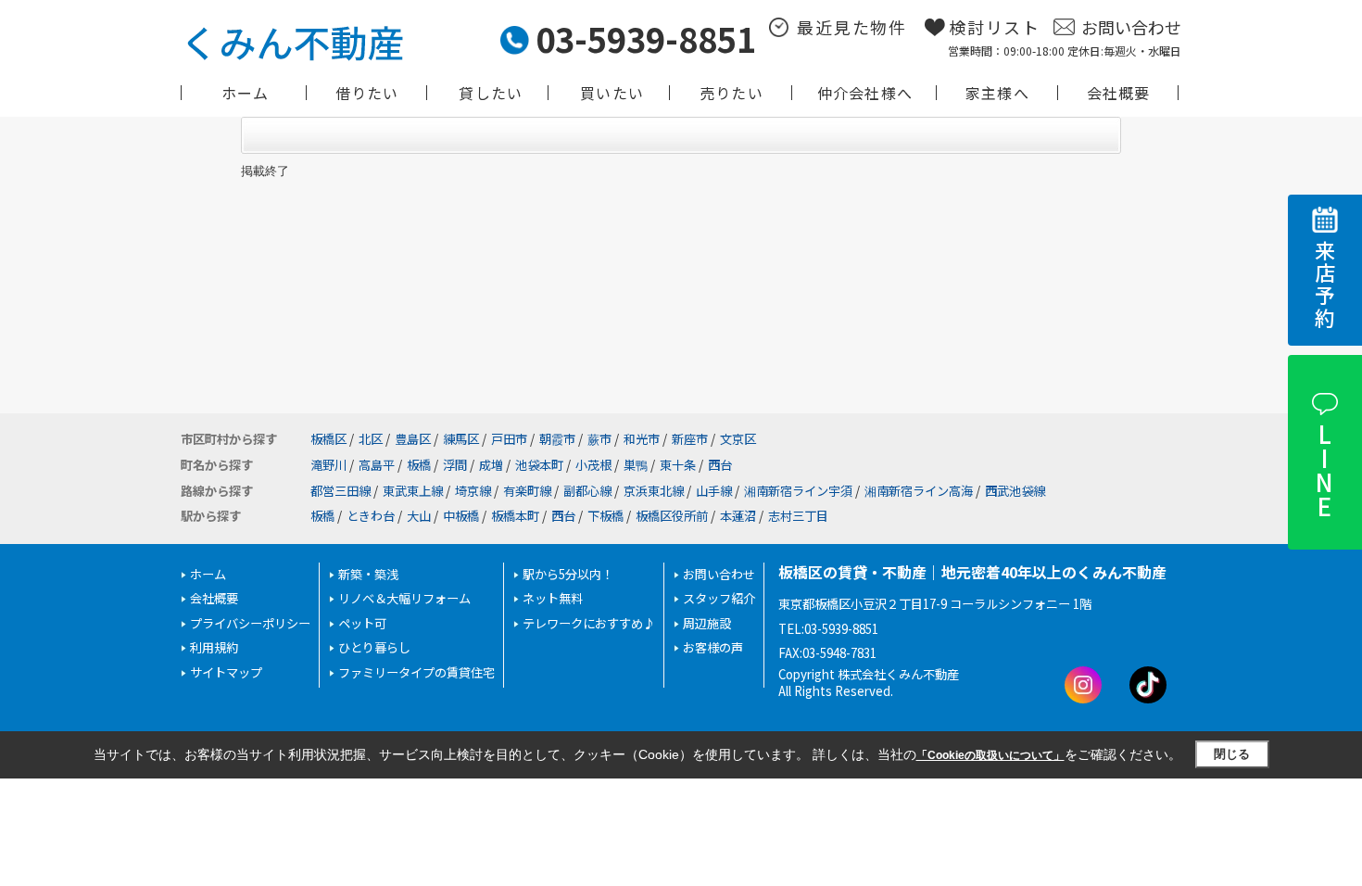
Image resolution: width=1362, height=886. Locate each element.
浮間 (455, 465)
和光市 (642, 439)
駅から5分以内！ (568, 574)
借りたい (367, 93)
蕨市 (599, 439)
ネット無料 (553, 598)
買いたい (612, 93)
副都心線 (587, 491)
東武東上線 (413, 491)
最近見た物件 (852, 27)
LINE (1323, 470)
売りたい (731, 93)
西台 (720, 465)
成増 (491, 465)
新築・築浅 (368, 574)
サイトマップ (226, 672)
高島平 (377, 465)
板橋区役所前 (672, 516)
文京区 (738, 439)
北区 (371, 439)
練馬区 (461, 439)
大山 (419, 516)
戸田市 (509, 439)
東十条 (678, 465)
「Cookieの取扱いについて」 (990, 755)
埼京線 (473, 491)
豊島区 (413, 439)
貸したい (491, 93)
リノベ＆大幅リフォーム (404, 598)
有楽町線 (527, 491)
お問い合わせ (1131, 27)
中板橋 (461, 516)
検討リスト (994, 27)
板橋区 (328, 439)
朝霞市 (557, 439)
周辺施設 (707, 623)
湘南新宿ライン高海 (918, 491)
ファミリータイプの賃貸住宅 (416, 672)
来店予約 (1325, 285)
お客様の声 (713, 647)
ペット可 (362, 623)
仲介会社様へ (865, 93)
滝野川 (328, 465)
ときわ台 (371, 516)
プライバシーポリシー (250, 623)
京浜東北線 (654, 491)
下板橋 (605, 516)
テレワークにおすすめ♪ (589, 623)
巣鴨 (636, 465)
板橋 (419, 465)
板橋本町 (515, 516)
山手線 (714, 491)
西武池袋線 (1015, 491)
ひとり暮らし (374, 647)
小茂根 (593, 465)
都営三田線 (340, 491)
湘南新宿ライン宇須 (798, 491)
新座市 (690, 439)
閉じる (1232, 754)
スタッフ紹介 (719, 598)
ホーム (245, 93)
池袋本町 (539, 465)
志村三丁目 (798, 516)
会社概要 (1119, 93)
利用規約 (214, 647)
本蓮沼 (738, 516)
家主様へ (997, 93)
